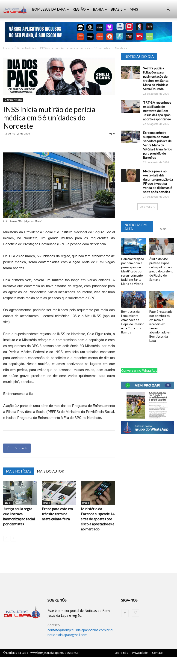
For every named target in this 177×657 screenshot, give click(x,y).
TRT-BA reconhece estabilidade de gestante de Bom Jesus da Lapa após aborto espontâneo (157, 110)
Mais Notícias (18, 471)
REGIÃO (79, 9)
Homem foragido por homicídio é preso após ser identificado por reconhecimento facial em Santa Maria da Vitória (132, 271)
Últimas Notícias (25, 48)
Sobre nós (121, 653)
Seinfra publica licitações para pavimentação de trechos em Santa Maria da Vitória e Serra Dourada (155, 78)
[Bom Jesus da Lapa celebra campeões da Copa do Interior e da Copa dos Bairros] (133, 299)
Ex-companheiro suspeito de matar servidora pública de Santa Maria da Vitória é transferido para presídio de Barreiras (157, 145)
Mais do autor (50, 471)
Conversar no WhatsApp (139, 370)
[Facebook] (125, 613)
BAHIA (98, 9)
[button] (168, 9)
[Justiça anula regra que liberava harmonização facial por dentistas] (20, 493)
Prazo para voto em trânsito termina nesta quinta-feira (57, 513)
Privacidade (140, 653)
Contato (157, 653)
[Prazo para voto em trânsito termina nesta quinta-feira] (59, 493)
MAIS (134, 9)
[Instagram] (135, 613)
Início (6, 48)
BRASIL (116, 9)
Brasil (8, 502)
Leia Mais (146, 207)
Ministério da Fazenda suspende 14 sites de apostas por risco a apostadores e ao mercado (98, 518)
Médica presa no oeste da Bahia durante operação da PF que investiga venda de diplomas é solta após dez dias (158, 181)
